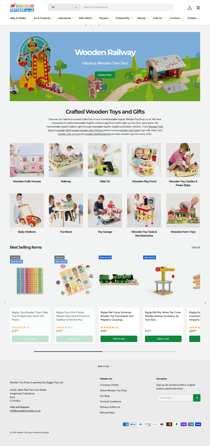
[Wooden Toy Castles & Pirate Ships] (183, 160)
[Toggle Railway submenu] (148, 18)
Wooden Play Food (144, 181)
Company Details (109, 384)
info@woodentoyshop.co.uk (25, 410)
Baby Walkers (27, 231)
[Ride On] (105, 160)
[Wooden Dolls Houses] (27, 160)
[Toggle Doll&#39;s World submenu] (93, 18)
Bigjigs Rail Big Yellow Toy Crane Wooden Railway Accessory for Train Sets (163, 316)
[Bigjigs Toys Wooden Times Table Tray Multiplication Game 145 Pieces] (30, 280)
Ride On (157, 18)
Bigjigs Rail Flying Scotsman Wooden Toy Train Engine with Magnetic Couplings (117, 316)
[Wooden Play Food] (144, 160)
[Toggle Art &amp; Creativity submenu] (53, 18)
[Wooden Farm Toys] (183, 210)
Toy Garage (105, 231)
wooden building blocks (98, 134)
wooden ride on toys (69, 134)
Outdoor (192, 18)
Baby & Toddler (18, 18)
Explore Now (104, 70)
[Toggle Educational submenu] (73, 18)
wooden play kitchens (92, 130)
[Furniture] (66, 210)
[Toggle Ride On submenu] (164, 18)
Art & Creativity (42, 18)
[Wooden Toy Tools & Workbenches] (144, 210)
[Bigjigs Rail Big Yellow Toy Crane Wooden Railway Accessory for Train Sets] (163, 280)
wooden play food (129, 130)
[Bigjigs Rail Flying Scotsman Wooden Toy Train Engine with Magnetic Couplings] (119, 280)
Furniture (175, 18)
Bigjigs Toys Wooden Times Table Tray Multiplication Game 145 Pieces (30, 316)
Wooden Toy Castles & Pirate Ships (183, 183)
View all (196, 247)
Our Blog (104, 395)
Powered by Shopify (40, 432)
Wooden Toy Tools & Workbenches (144, 233)
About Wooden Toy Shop (113, 390)
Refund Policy (107, 412)
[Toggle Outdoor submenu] (199, 18)
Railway (141, 18)
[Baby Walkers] (27, 210)
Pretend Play (122, 18)
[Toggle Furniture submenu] (182, 18)
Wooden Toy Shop (24, 432)
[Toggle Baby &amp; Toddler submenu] (28, 18)
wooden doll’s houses (67, 130)
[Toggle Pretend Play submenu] (132, 18)
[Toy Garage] (105, 210)
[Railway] (66, 160)
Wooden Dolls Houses (27, 181)
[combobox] (110, 7)
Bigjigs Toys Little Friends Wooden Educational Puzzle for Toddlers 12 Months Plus (73, 316)
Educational (64, 18)
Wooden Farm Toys (183, 231)
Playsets (103, 18)
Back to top (103, 366)
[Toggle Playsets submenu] (110, 18)
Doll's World (85, 18)
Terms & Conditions (110, 401)
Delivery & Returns (110, 407)
